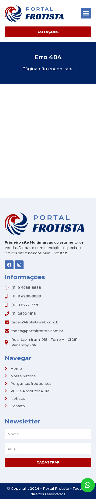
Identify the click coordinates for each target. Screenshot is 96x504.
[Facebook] (9, 264)
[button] (86, 13)
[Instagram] (19, 264)
